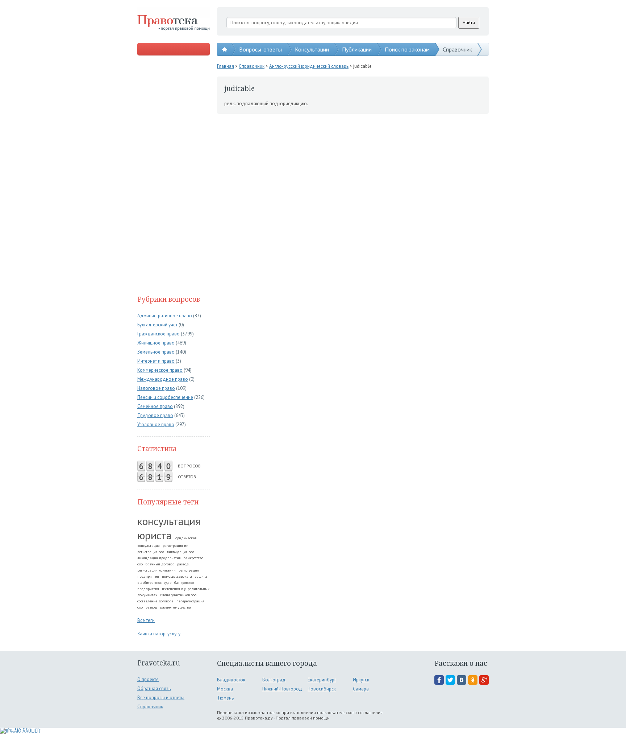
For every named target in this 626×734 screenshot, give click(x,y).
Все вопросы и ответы (160, 697)
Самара (361, 689)
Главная (225, 66)
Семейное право (155, 406)
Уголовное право (155, 424)
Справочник (457, 49)
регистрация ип (175, 545)
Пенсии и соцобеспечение (165, 397)
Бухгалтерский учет (157, 325)
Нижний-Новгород (282, 689)
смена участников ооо (178, 595)
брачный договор (160, 564)
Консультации (312, 49)
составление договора (155, 601)
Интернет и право (156, 361)
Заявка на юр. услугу (158, 634)
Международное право (162, 379)
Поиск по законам (407, 49)
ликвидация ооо (180, 551)
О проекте (148, 679)
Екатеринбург (322, 680)
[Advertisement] (173, 172)
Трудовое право (155, 415)
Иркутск (361, 680)
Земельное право (156, 352)
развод (151, 607)
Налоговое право (156, 388)
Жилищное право (156, 343)
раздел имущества (175, 607)
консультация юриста (169, 528)
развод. (183, 564)
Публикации (357, 49)
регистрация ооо (150, 551)
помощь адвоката (177, 576)
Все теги (146, 620)
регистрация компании (156, 570)
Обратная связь (154, 688)
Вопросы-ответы (260, 49)
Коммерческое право (160, 370)
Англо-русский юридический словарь (309, 66)
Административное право (164, 316)
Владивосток (231, 680)
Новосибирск (322, 689)
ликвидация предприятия (159, 558)
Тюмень (225, 698)
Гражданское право (158, 334)
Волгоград (273, 680)
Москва (225, 689)
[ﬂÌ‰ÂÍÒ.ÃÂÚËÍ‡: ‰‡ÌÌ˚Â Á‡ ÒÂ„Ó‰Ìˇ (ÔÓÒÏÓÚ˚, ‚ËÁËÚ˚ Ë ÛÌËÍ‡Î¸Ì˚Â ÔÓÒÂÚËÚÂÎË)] (20, 731)
